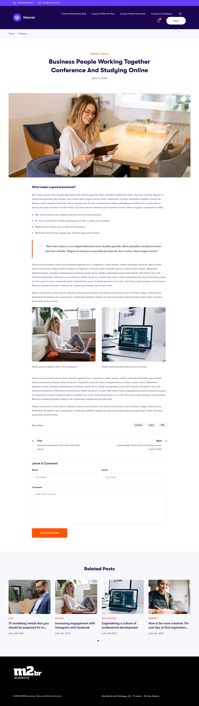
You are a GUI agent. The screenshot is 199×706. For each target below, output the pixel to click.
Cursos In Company (161, 13)
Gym (11, 618)
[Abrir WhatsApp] (191, 698)
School (104, 54)
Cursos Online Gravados (133, 13)
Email (105, 469)
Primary (23, 33)
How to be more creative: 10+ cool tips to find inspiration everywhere (168, 628)
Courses (138, 425)
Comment (37, 487)
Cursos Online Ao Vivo (103, 13)
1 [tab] (98, 640)
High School (109, 618)
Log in (176, 20)
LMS (162, 425)
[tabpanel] (29, 608)
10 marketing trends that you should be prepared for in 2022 (29, 628)
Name (35, 469)
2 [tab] (101, 640)
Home (11, 33)
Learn (151, 425)
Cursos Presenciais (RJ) (73, 13)
